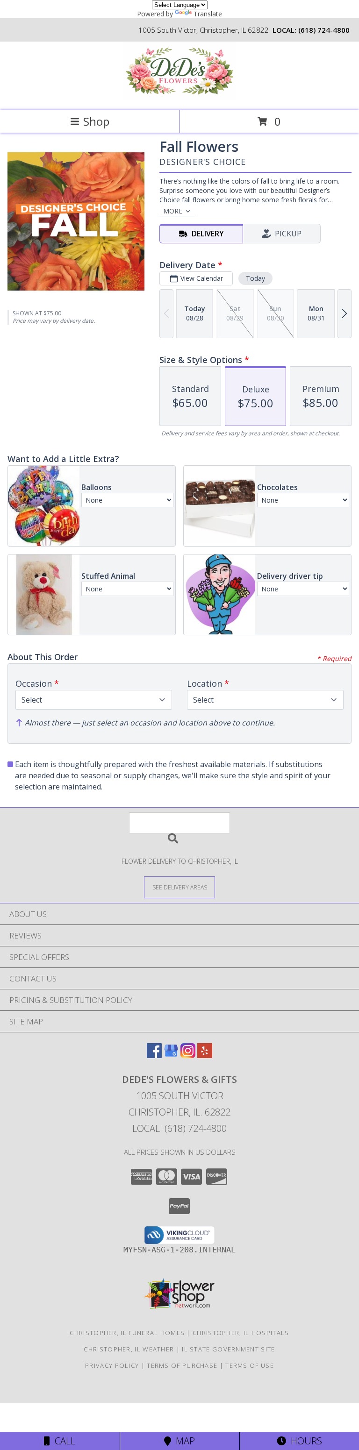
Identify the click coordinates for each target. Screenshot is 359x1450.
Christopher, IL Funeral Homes (127, 1333)
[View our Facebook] (154, 1055)
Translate (208, 13)
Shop (96, 121)
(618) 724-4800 (324, 30)
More (172, 210)
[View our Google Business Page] (171, 1055)
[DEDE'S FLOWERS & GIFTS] (179, 96)
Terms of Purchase (182, 1365)
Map (183, 1441)
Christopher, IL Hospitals (241, 1333)
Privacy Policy (112, 1365)
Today (255, 278)
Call (62, 1441)
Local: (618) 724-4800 (179, 1128)
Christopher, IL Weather (129, 1349)
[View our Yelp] (204, 1055)
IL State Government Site (228, 1349)
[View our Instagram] (187, 1055)
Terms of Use (249, 1365)
